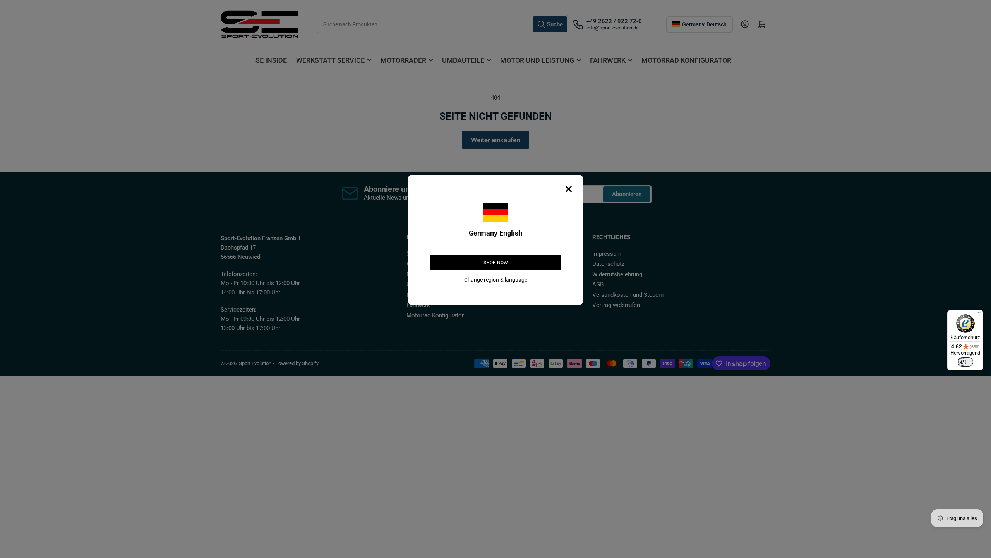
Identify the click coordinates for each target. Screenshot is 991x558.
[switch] (965, 362)
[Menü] (978, 314)
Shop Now (495, 262)
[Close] (568, 189)
